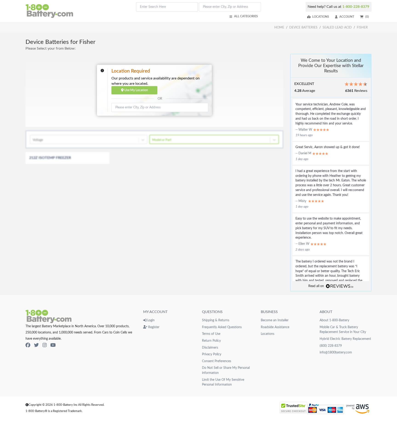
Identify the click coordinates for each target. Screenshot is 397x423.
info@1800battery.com (336, 352)
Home (279, 27)
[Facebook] (28, 345)
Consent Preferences (216, 361)
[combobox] (167, 6)
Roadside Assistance (275, 327)
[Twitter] (36, 345)
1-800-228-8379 (355, 6)
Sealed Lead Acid (337, 27)
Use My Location (136, 90)
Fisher (362, 27)
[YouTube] (53, 345)
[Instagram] (45, 345)
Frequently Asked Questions (222, 327)
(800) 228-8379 (331, 345)
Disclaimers (210, 347)
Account (346, 16)
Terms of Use (211, 334)
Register (153, 327)
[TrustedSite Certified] (293, 407)
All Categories (246, 16)
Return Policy (211, 340)
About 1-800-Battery (334, 320)
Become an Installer (275, 320)
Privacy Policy (211, 354)
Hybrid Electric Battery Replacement (345, 339)
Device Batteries (303, 27)
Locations (320, 16)
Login (150, 320)
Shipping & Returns (215, 320)
